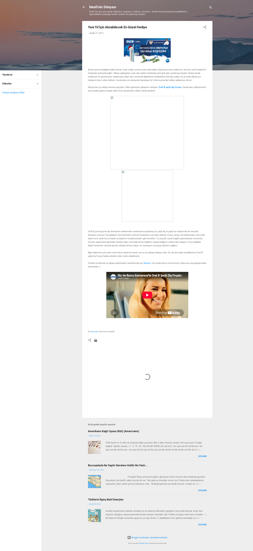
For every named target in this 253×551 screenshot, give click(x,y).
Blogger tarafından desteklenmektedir (149, 537)
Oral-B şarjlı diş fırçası (170, 87)
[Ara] (210, 8)
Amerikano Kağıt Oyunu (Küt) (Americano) (113, 431)
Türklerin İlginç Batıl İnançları (106, 499)
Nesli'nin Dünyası (102, 7)
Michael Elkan (144, 543)
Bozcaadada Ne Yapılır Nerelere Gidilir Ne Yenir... (117, 465)
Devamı (202, 456)
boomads (94, 332)
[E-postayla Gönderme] (95, 341)
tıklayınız (147, 263)
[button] (205, 27)
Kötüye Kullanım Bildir (13, 92)
